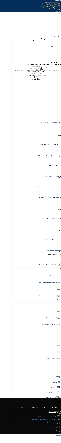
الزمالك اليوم (57, 35)
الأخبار (57, 36)
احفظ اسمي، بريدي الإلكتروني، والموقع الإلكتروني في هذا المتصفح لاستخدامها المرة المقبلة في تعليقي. (48, 264)
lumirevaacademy (58, 396)
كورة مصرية (58, 28)
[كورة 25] (53, 25)
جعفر (59, 391)
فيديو (59, 33)
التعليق (60, 259)
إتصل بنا (59, 431)
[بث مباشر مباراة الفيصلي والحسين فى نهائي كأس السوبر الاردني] (54, 132)
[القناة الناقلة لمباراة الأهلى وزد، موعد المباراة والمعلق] (54, 164)
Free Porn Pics (58, 376)
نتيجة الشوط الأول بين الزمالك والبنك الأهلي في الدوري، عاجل (52, 275)
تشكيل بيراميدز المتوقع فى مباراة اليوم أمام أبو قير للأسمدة (53, 8)
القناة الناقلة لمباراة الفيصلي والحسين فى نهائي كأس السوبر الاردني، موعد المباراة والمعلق (49, 5)
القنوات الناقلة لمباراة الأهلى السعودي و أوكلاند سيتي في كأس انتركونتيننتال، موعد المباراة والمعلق (48, 295)
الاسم (60, 260)
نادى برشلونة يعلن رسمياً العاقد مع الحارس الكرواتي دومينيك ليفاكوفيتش (51, 7)
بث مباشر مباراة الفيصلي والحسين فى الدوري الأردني (53, 358)
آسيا (59, 31)
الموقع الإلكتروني (59, 263)
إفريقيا (59, 30)
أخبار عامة (58, 32)
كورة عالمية (58, 29)
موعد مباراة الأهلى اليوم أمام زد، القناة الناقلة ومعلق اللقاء (53, 176)
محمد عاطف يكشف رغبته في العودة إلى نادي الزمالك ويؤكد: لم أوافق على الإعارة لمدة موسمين (47, 239)
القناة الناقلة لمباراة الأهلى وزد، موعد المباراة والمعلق (53, 4)
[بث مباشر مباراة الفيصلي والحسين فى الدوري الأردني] (56, 357)
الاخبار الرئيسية (55, 36)
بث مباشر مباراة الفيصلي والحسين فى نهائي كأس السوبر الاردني (52, 2)
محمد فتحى (54, 46)
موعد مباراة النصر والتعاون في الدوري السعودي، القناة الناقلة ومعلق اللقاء (50, 144)
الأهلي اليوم (58, 27)
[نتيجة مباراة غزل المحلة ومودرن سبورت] (54, 206)
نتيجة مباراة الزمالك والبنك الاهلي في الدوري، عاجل (54, 250)
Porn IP (59, 381)
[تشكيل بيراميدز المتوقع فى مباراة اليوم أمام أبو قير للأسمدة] (54, 227)
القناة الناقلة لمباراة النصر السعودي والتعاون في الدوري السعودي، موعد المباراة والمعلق (49, 3)
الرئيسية (59, 26)
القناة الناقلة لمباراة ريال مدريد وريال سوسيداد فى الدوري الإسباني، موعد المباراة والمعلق (49, 282)
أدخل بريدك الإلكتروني (58, 412)
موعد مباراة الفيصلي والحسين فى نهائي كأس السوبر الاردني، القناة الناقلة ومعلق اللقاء (50, 6)
